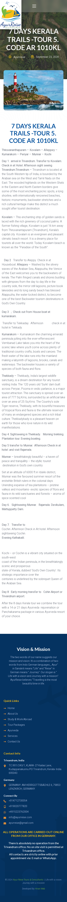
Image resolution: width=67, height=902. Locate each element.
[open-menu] (34, 6)
